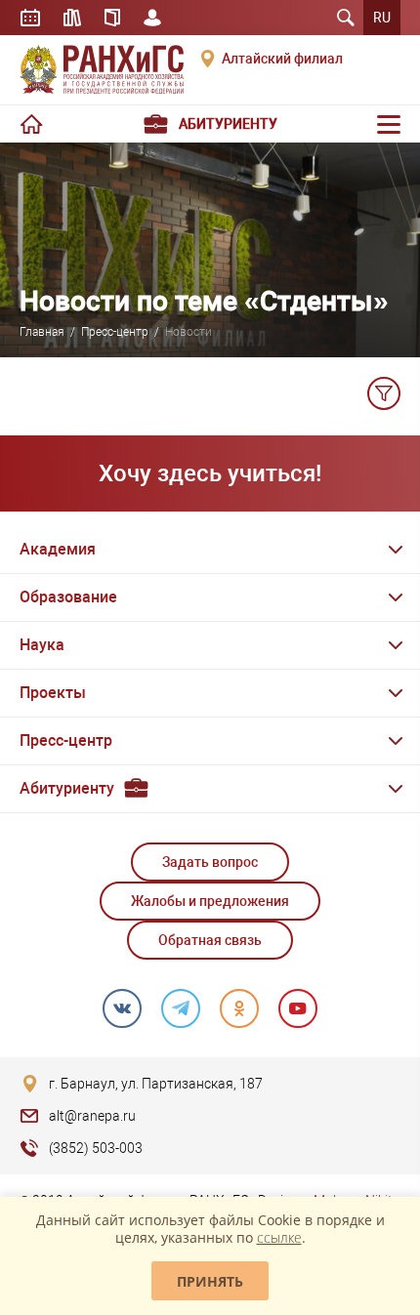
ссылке (279, 1237)
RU (382, 17)
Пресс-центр (114, 332)
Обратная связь (210, 940)
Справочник (112, 17)
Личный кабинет (152, 17)
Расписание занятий (30, 17)
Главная (42, 332)
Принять (210, 1281)
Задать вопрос (210, 862)
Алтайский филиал (282, 58)
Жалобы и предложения (210, 901)
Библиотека (72, 17)
